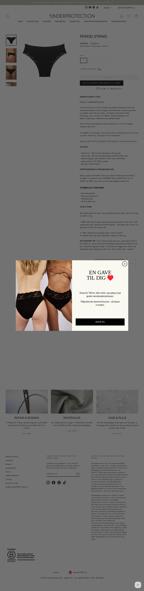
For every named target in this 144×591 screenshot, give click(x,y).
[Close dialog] (124, 263)
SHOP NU (100, 322)
